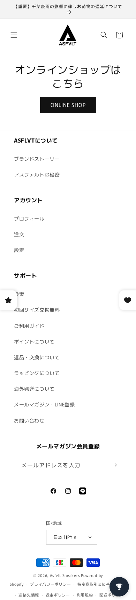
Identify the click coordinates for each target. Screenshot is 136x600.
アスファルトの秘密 (37, 174)
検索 (19, 293)
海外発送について (34, 388)
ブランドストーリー (37, 158)
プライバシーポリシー (50, 584)
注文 (19, 234)
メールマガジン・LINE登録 (44, 404)
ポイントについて (34, 341)
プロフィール (29, 218)
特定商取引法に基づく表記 (101, 584)
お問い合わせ (29, 420)
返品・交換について (37, 357)
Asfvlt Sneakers (65, 575)
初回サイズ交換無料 (37, 309)
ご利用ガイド (29, 325)
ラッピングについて (37, 372)
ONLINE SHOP (68, 104)
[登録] (114, 465)
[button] (14, 35)
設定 (19, 249)
